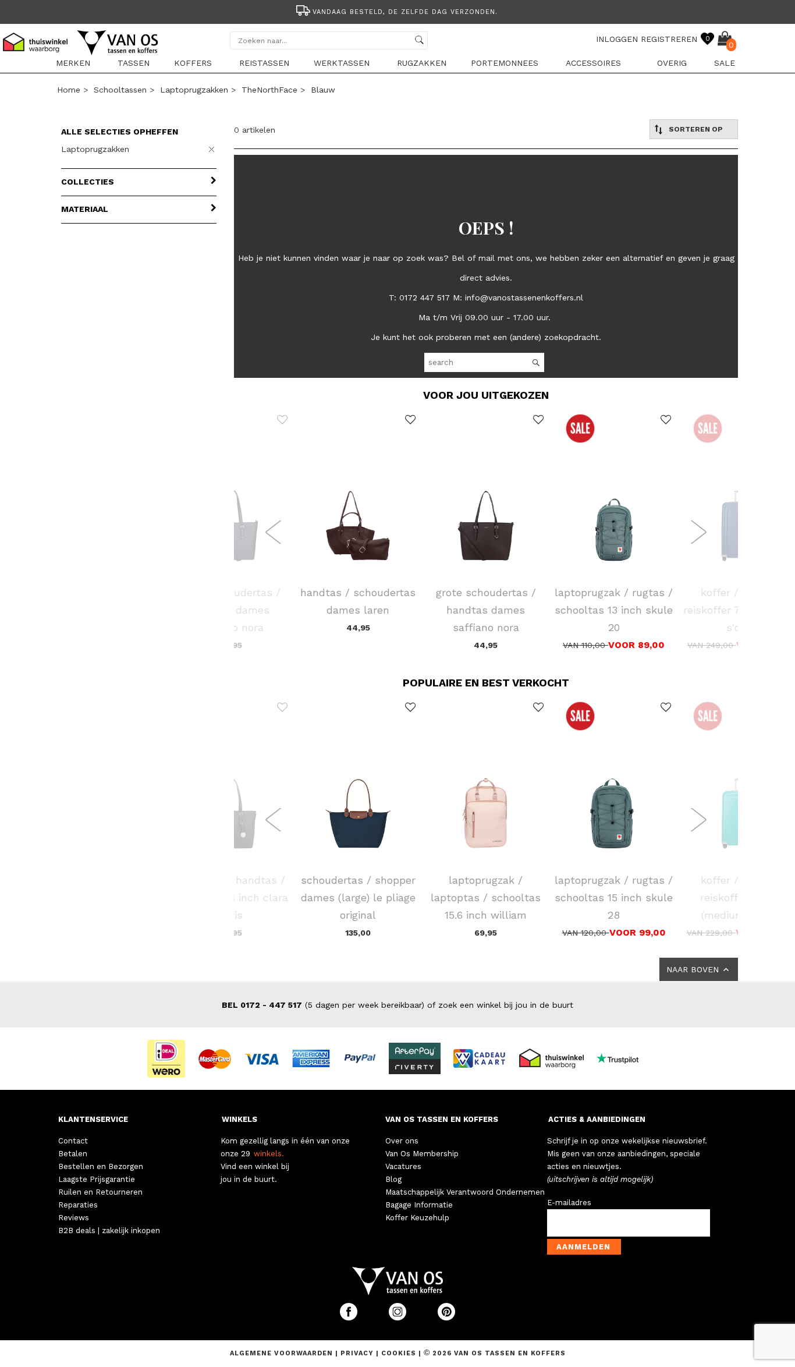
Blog (393, 1179)
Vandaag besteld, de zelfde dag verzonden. (405, 12)
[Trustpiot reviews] (622, 1058)
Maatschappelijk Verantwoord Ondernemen (465, 1192)
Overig (672, 63)
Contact (73, 1140)
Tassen (134, 63)
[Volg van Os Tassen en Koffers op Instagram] (398, 1317)
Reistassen (264, 63)
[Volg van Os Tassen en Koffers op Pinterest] (446, 1317)
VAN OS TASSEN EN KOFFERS (441, 1119)
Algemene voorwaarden (282, 1353)
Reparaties (78, 1204)
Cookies (398, 1353)
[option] (397, 11)
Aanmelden (583, 1246)
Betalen (72, 1153)
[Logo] (118, 53)
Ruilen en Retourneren (100, 1192)
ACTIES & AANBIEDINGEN (596, 1119)
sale (724, 63)
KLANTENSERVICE (93, 1119)
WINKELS (239, 1119)
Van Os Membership (422, 1153)
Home (68, 89)
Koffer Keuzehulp (417, 1217)
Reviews (73, 1217)
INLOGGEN (617, 39)
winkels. (269, 1153)
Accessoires (593, 63)
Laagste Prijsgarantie (96, 1179)
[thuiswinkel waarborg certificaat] (556, 1058)
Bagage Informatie (419, 1204)
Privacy (358, 1353)
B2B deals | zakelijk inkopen (109, 1230)
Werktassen (342, 63)
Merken (73, 63)
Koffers (193, 63)
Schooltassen (120, 89)
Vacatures (403, 1166)
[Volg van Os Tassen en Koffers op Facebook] (349, 1317)
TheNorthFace (269, 89)
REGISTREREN (669, 39)
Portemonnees (504, 63)
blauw (323, 89)
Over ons (401, 1140)
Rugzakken (421, 63)
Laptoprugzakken (194, 89)
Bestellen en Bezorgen (100, 1166)
